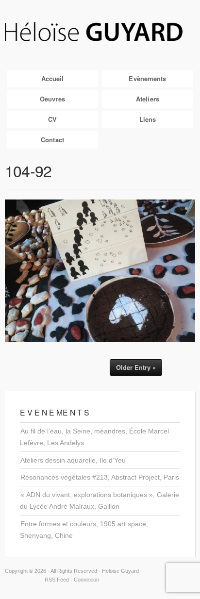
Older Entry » (136, 367)
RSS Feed (57, 579)
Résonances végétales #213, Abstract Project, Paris (99, 477)
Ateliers (147, 98)
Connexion (86, 579)
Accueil (52, 78)
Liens (147, 119)
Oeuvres (52, 98)
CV (52, 119)
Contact (52, 139)
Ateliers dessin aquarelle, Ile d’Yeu (73, 460)
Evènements (147, 78)
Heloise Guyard (100, 32)
